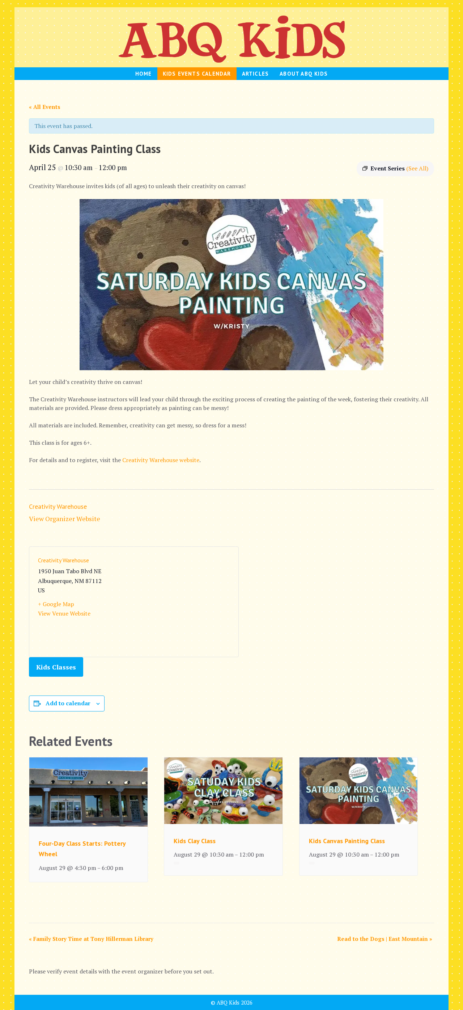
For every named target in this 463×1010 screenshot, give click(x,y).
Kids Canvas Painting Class (347, 841)
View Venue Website (64, 613)
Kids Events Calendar (197, 73)
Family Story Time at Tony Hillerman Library (91, 938)
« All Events (44, 106)
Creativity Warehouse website (160, 460)
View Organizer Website (64, 518)
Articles (255, 73)
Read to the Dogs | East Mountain (384, 938)
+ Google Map (56, 604)
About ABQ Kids (304, 73)
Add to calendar (68, 703)
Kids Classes (56, 667)
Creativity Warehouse (58, 506)
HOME (143, 73)
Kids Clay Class (195, 841)
